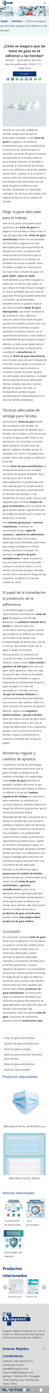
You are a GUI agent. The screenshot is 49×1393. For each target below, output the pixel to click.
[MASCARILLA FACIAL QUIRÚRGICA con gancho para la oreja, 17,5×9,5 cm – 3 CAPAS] (24, 1101)
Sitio (28, 68)
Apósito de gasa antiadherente (21, 1043)
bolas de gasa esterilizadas (19, 1037)
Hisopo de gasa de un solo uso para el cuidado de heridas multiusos (33, 1296)
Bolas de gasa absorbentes (19, 1064)
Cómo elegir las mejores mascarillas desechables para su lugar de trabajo (13, 1254)
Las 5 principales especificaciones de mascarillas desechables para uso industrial (35, 1223)
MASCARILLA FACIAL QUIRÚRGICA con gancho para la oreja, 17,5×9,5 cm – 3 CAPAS (24, 1126)
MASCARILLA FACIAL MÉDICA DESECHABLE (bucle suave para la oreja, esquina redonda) (24, 1178)
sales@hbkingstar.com (15, 1368)
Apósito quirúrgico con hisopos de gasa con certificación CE (15, 1296)
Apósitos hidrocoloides (17, 1069)
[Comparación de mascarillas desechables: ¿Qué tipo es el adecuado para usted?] (13, 1208)
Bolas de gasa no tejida (17, 1049)
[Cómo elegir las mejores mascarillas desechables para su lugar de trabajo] (13, 1240)
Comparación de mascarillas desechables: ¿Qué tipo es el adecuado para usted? (12, 1223)
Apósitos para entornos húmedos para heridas (23, 1056)
